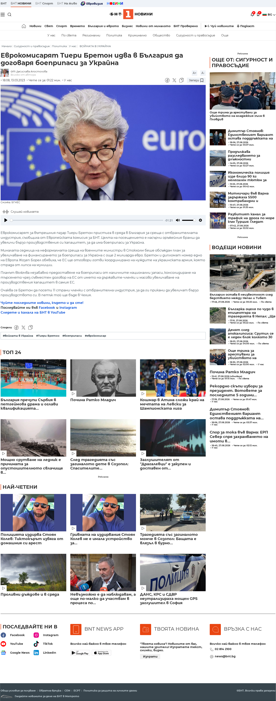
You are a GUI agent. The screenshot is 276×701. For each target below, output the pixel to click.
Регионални (91, 35)
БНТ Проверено (186, 26)
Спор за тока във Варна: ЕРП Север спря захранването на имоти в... (239, 436)
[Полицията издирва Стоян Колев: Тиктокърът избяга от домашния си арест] (33, 512)
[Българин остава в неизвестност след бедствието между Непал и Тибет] (242, 273)
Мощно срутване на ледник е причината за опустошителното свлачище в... (32, 466)
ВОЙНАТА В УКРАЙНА (95, 46)
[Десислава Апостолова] (6, 73)
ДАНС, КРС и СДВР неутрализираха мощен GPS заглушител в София (168, 598)
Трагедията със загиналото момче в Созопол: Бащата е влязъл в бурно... (169, 539)
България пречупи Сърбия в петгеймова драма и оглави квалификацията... (29, 404)
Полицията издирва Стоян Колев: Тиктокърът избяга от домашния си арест (32, 539)
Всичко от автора (23, 74)
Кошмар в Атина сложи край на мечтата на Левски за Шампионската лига (172, 404)
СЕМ (67, 690)
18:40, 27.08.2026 (221, 445)
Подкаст (247, 26)
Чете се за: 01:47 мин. (245, 399)
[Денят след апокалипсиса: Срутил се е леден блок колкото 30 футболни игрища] (218, 336)
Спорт (61, 26)
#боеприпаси (72, 335)
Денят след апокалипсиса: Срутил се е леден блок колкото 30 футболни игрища (251, 333)
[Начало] (24, 26)
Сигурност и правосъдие (195, 35)
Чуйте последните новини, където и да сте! (42, 303)
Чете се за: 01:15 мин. (223, 378)
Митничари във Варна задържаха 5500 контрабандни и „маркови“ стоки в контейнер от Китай (248, 197)
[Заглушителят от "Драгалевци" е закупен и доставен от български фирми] (173, 438)
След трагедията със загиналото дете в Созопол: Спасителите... (99, 464)
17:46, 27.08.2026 (221, 302)
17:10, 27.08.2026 (239, 320)
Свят (48, 26)
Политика (114, 35)
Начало (7, 46)
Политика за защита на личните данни (110, 690)
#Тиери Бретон (47, 335)
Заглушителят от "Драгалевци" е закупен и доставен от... (165, 464)
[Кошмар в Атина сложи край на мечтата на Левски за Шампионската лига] (173, 378)
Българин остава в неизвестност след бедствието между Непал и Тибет (241, 296)
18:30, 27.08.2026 (239, 362)
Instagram (68, 308)
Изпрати (150, 656)
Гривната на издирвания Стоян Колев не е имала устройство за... (102, 539)
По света (68, 35)
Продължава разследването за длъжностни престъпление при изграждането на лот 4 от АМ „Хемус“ (250, 155)
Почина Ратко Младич (93, 400)
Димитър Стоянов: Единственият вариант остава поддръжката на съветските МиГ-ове (250, 134)
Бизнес (127, 26)
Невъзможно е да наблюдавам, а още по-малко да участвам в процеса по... (103, 598)
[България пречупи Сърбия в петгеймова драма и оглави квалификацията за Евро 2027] (33, 378)
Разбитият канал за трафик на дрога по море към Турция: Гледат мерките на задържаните (251, 218)
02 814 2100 (223, 649)
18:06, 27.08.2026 (221, 422)
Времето (77, 26)
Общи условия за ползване (18, 690)
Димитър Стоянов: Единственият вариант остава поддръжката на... (237, 413)
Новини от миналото (153, 26)
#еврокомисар (95, 335)
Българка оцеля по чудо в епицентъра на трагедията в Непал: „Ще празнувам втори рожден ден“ (251, 312)
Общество (161, 35)
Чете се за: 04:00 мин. (242, 344)
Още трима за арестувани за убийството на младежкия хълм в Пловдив (237, 116)
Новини (35, 26)
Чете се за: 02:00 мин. (242, 364)
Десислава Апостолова (31, 71)
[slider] (86, 220)
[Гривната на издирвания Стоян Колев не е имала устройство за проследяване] (103, 512)
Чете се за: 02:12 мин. (245, 445)
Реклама (103, 476)
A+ (194, 73)
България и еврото (103, 26)
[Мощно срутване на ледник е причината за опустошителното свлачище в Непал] (33, 438)
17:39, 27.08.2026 (221, 399)
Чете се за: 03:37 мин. (245, 422)
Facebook (47, 308)
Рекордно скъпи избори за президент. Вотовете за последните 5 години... (236, 390)
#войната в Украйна (18, 335)
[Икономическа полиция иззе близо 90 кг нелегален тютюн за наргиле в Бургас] (218, 179)
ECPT (77, 690)
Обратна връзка (50, 690)
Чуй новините (222, 26)
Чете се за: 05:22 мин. (242, 323)
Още (225, 35)
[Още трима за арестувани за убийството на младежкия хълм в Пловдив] (242, 91)
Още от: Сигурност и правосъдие (242, 62)
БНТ (4, 3)
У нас (51, 35)
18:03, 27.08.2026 (239, 341)
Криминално (137, 35)
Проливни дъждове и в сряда (30, 594)
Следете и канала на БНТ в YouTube (33, 312)
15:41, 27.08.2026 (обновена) (227, 376)
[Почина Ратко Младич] (103, 378)
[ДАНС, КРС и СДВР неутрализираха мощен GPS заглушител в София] (173, 572)
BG (270, 14)
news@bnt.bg (225, 656)
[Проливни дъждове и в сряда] (33, 572)
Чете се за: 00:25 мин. (245, 302)
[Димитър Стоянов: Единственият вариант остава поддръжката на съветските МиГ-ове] (218, 137)
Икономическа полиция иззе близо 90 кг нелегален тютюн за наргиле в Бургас (249, 176)
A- (202, 73)
